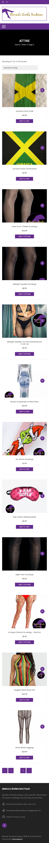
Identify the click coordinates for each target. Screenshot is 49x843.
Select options (24, 236)
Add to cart (25, 121)
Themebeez (17, 839)
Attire (24, 44)
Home (17, 44)
